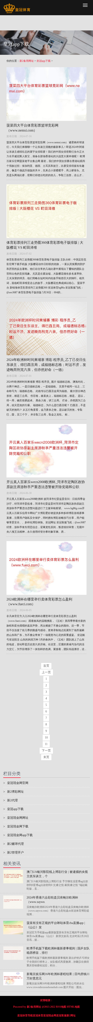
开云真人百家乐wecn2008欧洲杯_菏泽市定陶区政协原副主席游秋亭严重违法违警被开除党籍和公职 (45, 484)
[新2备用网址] (17, 5)
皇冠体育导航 (25, 1015)
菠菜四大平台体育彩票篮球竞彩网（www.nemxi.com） (32, 127)
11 (46, 744)
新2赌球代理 (13, 843)
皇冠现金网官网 (15, 783)
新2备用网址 (26, 60)
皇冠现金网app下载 (18, 835)
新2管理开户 (13, 852)
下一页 (46, 750)
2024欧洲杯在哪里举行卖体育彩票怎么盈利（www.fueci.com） (39, 601)
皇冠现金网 (49, 1015)
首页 (46, 665)
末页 (46, 757)
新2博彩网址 (13, 791)
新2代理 (10, 800)
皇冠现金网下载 (15, 826)
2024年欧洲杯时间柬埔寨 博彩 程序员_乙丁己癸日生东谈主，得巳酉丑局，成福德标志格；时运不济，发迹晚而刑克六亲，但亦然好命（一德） (46, 365)
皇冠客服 (61, 1015)
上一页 (46, 672)
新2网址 (71, 1015)
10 (46, 737)
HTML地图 (73, 1006)
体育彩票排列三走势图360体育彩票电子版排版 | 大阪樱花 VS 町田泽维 (44, 245)
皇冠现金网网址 (15, 817)
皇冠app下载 (44, 60)
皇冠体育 (38, 1015)
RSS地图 (61, 1006)
